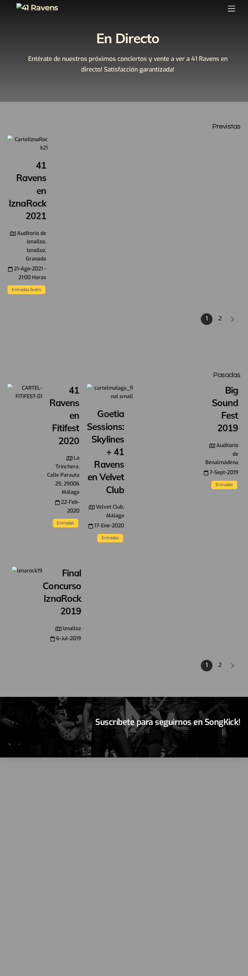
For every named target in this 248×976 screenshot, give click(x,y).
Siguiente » (233, 319)
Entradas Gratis (26, 289)
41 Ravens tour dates (216, 736)
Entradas (65, 523)
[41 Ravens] (37, 7)
